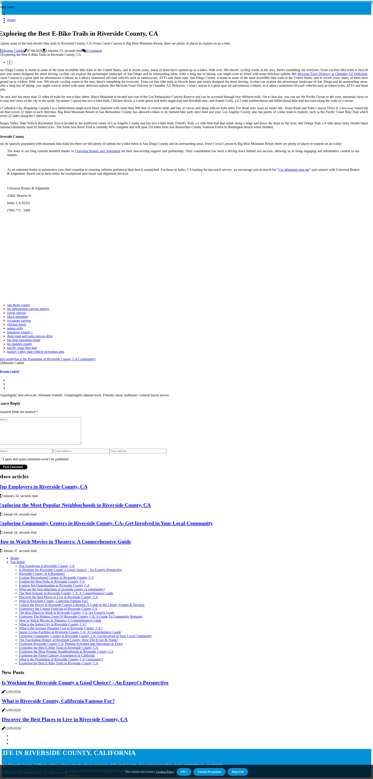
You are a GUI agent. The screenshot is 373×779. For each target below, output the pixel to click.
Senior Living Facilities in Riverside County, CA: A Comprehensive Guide (70, 632)
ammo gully (15, 328)
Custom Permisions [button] (209, 771)
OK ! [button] (184, 771)
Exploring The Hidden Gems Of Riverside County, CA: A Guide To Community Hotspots (80, 616)
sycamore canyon (19, 320)
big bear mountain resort (23, 340)
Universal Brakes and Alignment (97, 151)
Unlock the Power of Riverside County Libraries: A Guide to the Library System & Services (81, 605)
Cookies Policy (165, 771)
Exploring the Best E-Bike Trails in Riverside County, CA (58, 647)
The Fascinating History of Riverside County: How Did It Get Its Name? (68, 640)
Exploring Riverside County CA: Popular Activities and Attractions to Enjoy (71, 644)
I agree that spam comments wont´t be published (35, 459)
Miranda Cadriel (13, 51)
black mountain (17, 316)
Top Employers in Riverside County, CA (47, 566)
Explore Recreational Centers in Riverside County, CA (56, 577)
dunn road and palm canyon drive (30, 336)
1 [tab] (9, 62)
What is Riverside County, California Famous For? (53, 601)
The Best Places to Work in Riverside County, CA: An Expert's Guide (66, 612)
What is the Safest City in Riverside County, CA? (52, 624)
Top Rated (17, 562)
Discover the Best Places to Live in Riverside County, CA (58, 597)
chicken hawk (16, 324)
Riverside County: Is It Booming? (42, 574)
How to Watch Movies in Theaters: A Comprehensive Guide (60, 620)
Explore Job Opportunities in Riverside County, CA (54, 585)
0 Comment (94, 51)
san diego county (18, 305)
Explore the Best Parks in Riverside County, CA (52, 581)
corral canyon (16, 313)
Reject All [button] (238, 771)
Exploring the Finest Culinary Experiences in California (57, 655)
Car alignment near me (293, 169)
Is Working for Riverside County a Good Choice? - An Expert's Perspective (70, 570)
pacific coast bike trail (22, 348)
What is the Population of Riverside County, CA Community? (61, 659)
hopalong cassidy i (19, 332)
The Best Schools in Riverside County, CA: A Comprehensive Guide (66, 593)
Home (11, 20)
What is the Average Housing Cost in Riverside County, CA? (60, 628)
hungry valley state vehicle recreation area (35, 352)
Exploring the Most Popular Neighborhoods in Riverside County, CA (66, 651)
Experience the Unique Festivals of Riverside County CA (58, 609)
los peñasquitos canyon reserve (28, 309)
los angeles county (19, 344)
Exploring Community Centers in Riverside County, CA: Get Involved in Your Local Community (85, 636)
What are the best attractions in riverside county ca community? (62, 589)
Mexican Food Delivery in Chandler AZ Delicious (332, 74)
